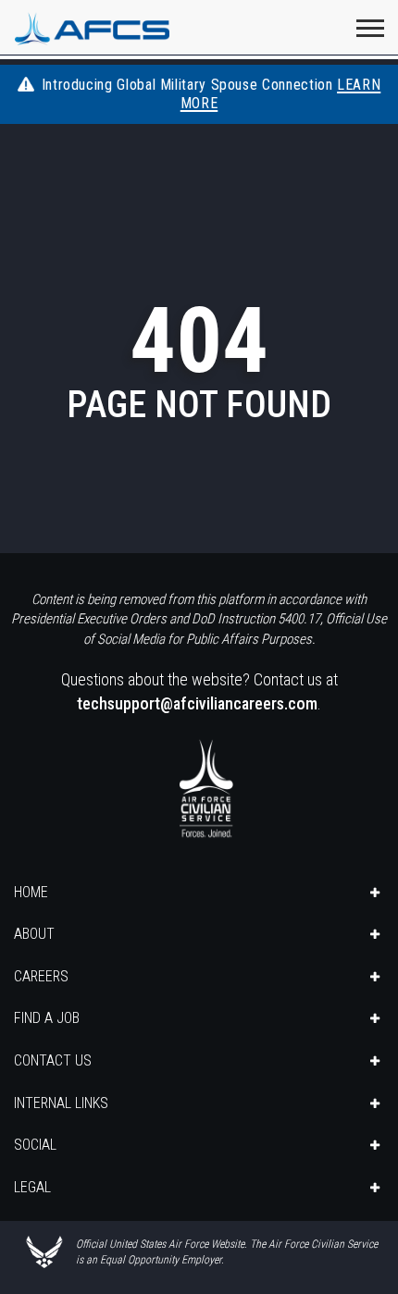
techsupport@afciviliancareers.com (197, 703)
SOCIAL (35, 1144)
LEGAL (32, 1187)
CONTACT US (53, 1060)
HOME (31, 892)
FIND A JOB (47, 1018)
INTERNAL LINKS (61, 1103)
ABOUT (34, 934)
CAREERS (41, 976)
